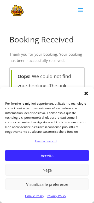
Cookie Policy (34, 196)
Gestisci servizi (46, 141)
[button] (86, 93)
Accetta (47, 155)
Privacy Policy (56, 196)
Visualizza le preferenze (47, 184)
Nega (47, 170)
